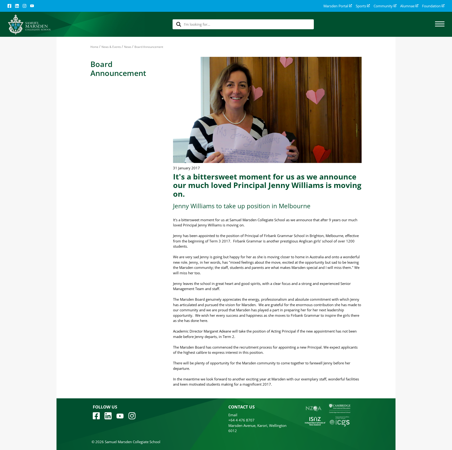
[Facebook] (9, 6)
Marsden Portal (335, 6)
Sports (361, 6)
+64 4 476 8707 (241, 420)
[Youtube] (120, 415)
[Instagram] (24, 6)
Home (94, 47)
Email (232, 414)
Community (383, 6)
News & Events (111, 47)
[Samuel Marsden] (29, 24)
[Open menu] (439, 24)
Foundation (431, 6)
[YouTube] (32, 5)
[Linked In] (17, 6)
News (127, 47)
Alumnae (407, 6)
